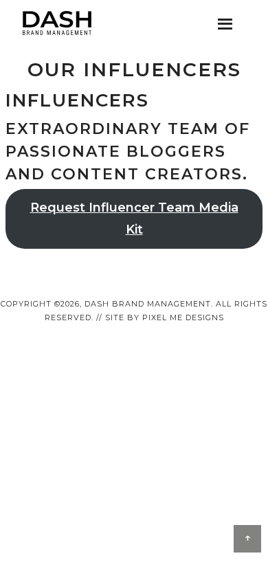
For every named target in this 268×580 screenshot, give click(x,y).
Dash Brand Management (57, 23)
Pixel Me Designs (183, 317)
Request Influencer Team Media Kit (134, 218)
